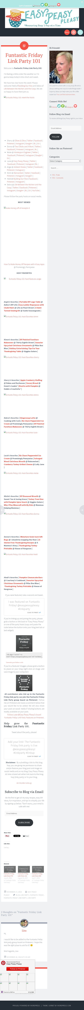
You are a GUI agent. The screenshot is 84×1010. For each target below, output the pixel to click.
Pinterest (11, 143)
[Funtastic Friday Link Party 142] (24, 869)
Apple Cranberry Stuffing (31, 380)
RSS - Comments (57, 178)
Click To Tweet (32, 612)
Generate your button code (14, 662)
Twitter (30, 140)
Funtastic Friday (37, 895)
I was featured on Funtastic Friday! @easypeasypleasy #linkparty (24, 605)
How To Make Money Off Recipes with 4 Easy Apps (24, 264)
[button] (31, 991)
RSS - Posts (56, 175)
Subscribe (24, 822)
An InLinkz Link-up (24, 783)
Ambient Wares (20, 167)
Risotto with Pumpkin (28, 386)
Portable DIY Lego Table (30, 302)
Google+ (28, 143)
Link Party (32, 898)
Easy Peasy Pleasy (21, 161)
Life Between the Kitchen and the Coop (20, 88)
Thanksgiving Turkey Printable (17, 586)
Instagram (20, 143)
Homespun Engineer (22, 152)
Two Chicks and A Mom (24, 146)
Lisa (24, 930)
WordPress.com (64, 1006)
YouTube (35, 190)
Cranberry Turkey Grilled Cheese (18, 464)
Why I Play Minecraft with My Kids (18, 505)
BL (35, 143)
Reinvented (18, 173)
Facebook (38, 140)
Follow (55, 137)
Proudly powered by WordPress (26, 1006)
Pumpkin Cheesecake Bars (30, 577)
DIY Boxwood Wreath (29, 496)
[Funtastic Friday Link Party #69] (38, 869)
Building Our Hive (25, 86)
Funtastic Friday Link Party (15, 898)
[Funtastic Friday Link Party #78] (10, 869)
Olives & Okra (20, 140)
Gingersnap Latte (27, 418)
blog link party (22, 895)
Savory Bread (32, 383)
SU (38, 143)
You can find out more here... (66, 94)
